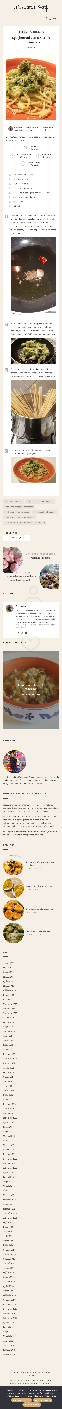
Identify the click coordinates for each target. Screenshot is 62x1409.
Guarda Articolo (31, 694)
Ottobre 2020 (9, 1259)
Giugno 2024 (8, 1077)
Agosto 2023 (8, 1122)
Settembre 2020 (10, 1263)
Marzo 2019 (8, 1345)
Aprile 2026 (8, 981)
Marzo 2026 (8, 986)
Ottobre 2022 (9, 1163)
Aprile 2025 (8, 1036)
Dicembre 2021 (9, 1209)
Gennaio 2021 (9, 1250)
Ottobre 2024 (9, 1063)
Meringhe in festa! (31, 556)
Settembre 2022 (10, 1168)
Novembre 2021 (10, 1213)
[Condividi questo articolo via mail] (27, 538)
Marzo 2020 (8, 1291)
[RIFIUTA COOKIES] (58, 1397)
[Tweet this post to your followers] (13, 538)
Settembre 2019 (10, 1318)
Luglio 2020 (8, 1272)
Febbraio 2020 (9, 1295)
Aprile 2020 (8, 1286)
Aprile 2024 (8, 1086)
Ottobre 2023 (9, 1113)
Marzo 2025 (8, 1040)
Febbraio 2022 (9, 1200)
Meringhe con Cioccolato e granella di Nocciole (31, 577)
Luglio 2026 (8, 968)
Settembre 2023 (10, 1118)
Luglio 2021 (8, 1222)
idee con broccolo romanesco (40, 501)
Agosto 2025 (8, 1018)
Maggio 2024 (9, 1081)
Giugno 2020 (9, 1277)
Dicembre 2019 (9, 1304)
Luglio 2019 (8, 1327)
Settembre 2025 (10, 1013)
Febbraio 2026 (9, 990)
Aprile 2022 (8, 1190)
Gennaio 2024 (9, 1099)
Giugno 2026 (8, 972)
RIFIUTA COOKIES (43, 1400)
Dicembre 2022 (10, 1154)
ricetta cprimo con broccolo (17, 512)
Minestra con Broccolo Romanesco (31, 686)
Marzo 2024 (8, 1090)
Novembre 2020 (10, 1254)
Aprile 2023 (8, 1140)
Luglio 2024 (8, 1072)
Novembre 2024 (10, 1059)
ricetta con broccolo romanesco (19, 507)
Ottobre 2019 (9, 1313)
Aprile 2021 (8, 1236)
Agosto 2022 (8, 1172)
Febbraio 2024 (9, 1095)
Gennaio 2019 (9, 1354)
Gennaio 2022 (9, 1204)
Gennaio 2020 (9, 1300)
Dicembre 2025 (9, 999)
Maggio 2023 (9, 1136)
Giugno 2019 (8, 1332)
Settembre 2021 (10, 1218)
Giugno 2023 (8, 1131)
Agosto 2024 (8, 1068)
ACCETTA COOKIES (21, 1400)
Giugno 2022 (9, 1181)
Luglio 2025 (8, 1022)
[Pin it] (20, 538)
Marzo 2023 (8, 1145)
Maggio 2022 (9, 1186)
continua (39, 783)
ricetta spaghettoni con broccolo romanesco (25, 522)
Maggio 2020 (9, 1281)
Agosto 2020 (8, 1268)
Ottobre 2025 (9, 1008)
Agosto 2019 (8, 1322)
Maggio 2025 (9, 1031)
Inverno (23, 32)
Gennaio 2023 (9, 1150)
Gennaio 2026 (9, 995)
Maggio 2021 (8, 1231)
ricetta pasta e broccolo (44, 512)
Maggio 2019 (8, 1336)
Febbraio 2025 (9, 1045)
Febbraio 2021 (9, 1245)
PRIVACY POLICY (32, 1405)
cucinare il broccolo (13, 501)
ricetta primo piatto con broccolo (19, 517)
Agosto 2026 (8, 963)
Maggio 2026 (9, 977)
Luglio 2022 (8, 1177)
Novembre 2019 (10, 1309)
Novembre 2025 (10, 1004)
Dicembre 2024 (9, 1054)
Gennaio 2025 (9, 1049)
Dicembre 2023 (9, 1104)
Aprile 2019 (8, 1341)
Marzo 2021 (8, 1241)
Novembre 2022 (10, 1159)
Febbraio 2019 (9, 1350)
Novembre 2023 (10, 1109)
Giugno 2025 (8, 1027)
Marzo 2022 (8, 1195)
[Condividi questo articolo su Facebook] (6, 538)
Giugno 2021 (8, 1227)
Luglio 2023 (8, 1127)
